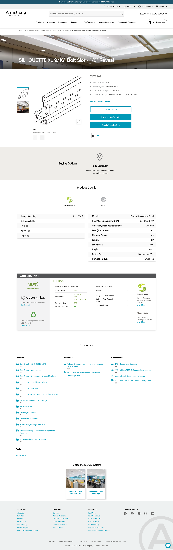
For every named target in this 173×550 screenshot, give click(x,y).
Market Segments (23, 528)
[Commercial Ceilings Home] (16, 13)
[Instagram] (146, 513)
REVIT (99, 135)
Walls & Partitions (59, 516)
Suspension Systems (60, 519)
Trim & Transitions (59, 522)
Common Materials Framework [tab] (66, 287)
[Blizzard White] (35, 138)
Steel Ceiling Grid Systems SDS (32, 424)
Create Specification (111, 125)
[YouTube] (132, 513)
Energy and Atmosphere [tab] (105, 295)
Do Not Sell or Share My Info (115, 541)
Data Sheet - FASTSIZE (29, 388)
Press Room (21, 522)
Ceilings (56, 513)
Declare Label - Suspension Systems (130, 376)
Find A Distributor (94, 516)
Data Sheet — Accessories (30, 370)
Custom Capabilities (60, 525)
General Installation (27, 406)
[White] (42, 138)
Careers (20, 519)
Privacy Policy (96, 541)
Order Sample (111, 109)
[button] (168, 545)
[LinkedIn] (153, 513)
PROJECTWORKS (94, 519)
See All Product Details (100, 101)
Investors (20, 516)
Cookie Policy (82, 541)
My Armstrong (159, 22)
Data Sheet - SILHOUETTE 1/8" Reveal (35, 364)
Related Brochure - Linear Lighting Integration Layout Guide (85, 365)
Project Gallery (93, 525)
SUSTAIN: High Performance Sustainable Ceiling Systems (83, 374)
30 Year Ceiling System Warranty (33, 439)
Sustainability (22, 525)
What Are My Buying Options (27, 531)
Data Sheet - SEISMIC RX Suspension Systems (39, 394)
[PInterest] (139, 513)
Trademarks (51, 541)
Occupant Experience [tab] (104, 287)
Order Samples (93, 522)
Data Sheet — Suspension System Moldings (38, 376)
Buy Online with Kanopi (96, 528)
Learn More (25, 325)
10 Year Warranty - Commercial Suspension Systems (37, 431)
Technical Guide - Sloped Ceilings (33, 400)
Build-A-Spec (21, 455)
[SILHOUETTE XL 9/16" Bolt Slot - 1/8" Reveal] (23, 107)
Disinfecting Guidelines (29, 418)
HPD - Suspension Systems (126, 364)
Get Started (25, 305)
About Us (20, 513)
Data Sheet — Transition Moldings (33, 382)
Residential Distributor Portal (99, 531)
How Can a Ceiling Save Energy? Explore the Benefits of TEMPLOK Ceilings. (86, 2)
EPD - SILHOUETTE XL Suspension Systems (133, 370)
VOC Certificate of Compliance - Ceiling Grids (133, 380)
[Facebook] (125, 513)
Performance (57, 528)
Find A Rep (92, 513)
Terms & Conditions (66, 541)
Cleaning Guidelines (28, 412)
